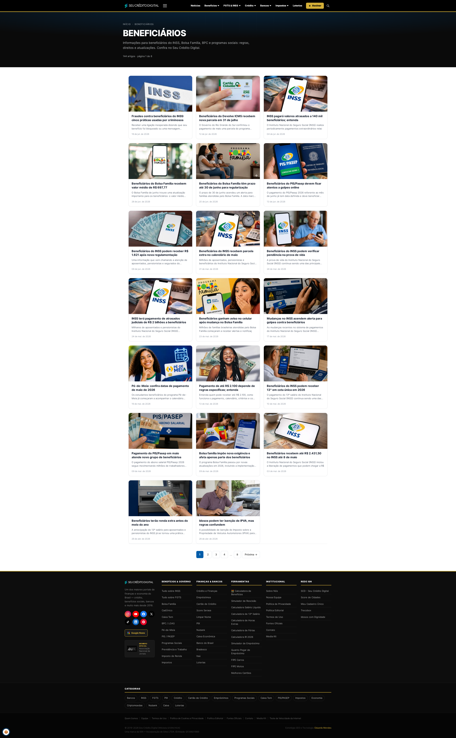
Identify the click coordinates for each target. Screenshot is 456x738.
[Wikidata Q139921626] (169, 728)
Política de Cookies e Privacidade (187, 718)
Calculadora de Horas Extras (243, 622)
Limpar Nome (203, 617)
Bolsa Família (169, 603)
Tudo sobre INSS (171, 590)
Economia (317, 697)
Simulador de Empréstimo (245, 643)
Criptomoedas (134, 705)
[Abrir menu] (165, 6)
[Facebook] (143, 614)
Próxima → (251, 554)
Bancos (264, 5)
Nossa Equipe (273, 597)
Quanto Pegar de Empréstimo (240, 651)
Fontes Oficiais (274, 623)
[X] (151, 614)
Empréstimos (203, 597)
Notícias (195, 5)
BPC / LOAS (168, 623)
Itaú (198, 656)
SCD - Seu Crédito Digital (315, 590)
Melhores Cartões (241, 672)
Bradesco (201, 649)
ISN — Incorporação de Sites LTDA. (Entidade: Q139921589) (169, 731)
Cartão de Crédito (206, 603)
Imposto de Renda (172, 656)
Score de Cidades (310, 597)
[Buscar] (328, 6)
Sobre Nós (272, 590)
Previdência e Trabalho (174, 649)
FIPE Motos (237, 666)
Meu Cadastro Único (312, 603)
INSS (143, 697)
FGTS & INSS (231, 5)
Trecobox (306, 610)
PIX (198, 623)
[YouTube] (136, 614)
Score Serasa (203, 610)
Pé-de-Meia (168, 630)
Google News (138, 633)
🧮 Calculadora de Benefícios (241, 592)
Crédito (249, 5)
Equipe (144, 718)
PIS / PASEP (168, 636)
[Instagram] (128, 614)
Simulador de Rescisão (243, 600)
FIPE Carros (237, 659)
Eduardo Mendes (323, 727)
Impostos (281, 5)
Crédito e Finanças (206, 590)
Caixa (166, 705)
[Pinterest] (143, 622)
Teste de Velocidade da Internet (285, 718)
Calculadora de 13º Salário (245, 613)
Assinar (316, 5)
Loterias (297, 5)
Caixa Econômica (205, 636)
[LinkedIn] (136, 622)
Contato (270, 630)
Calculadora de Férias (243, 630)
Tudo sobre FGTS (171, 597)
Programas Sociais (172, 643)
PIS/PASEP (283, 697)
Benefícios (210, 5)
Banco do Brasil (204, 643)
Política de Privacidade (278, 603)
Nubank (200, 630)
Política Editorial (275, 610)
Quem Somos (131, 718)
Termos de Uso (274, 617)
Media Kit (271, 636)
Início (127, 24)
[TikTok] (128, 622)
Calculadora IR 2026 (242, 636)
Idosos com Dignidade (313, 617)
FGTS (155, 697)
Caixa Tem (167, 617)
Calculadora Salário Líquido (246, 607)
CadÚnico (167, 610)
